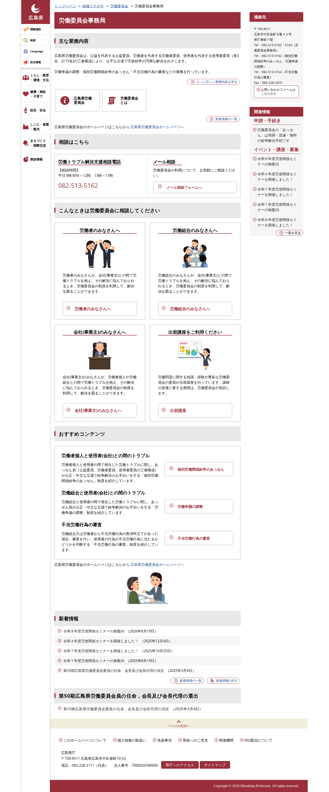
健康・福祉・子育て (38, 93)
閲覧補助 (35, 29)
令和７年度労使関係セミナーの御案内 (93, 660)
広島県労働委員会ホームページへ (157, 126)
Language (36, 51)
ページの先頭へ (179, 726)
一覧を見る (293, 233)
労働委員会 (119, 6)
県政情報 (36, 159)
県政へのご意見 (195, 740)
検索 (33, 40)
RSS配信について (258, 740)
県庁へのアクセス (180, 764)
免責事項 (164, 740)
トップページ (65, 6)
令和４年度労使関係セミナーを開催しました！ (101, 640)
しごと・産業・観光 (39, 126)
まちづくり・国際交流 (38, 142)
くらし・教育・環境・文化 (39, 77)
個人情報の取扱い (132, 740)
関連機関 (226, 740)
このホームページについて (84, 740)
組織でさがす (93, 6)
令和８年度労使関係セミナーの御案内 (93, 631)
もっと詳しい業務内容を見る (217, 82)
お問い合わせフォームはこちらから (278, 91)
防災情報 (35, 62)
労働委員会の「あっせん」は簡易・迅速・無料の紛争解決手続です (277, 135)
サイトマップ (215, 764)
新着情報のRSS (226, 680)
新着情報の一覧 (226, 119)
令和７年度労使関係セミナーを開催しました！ (101, 650)
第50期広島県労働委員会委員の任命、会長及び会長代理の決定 (113, 670)
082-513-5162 (78, 185)
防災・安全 (38, 110)
